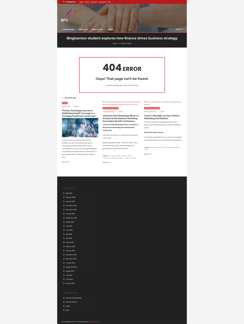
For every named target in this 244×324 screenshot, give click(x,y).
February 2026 (70, 197)
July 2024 (69, 275)
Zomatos (103, 2)
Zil (110, 2)
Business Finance (71, 302)
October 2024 (70, 263)
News (67, 310)
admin (76, 106)
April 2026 (69, 193)
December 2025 (71, 206)
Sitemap (110, 29)
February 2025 (70, 246)
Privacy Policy (97, 29)
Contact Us (82, 29)
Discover (65, 162)
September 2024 (71, 267)
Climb (163, 147)
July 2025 (69, 226)
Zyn (82, 2)
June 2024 (69, 279)
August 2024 (70, 271)
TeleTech (133, 158)
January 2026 (70, 201)
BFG (64, 20)
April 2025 (69, 238)
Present (126, 158)
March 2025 (70, 242)
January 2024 (70, 283)
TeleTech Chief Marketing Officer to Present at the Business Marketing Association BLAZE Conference (121, 118)
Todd (146, 149)
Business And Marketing (111, 108)
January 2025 (70, 251)
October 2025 (70, 214)
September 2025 (71, 218)
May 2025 (69, 234)
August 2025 (70, 222)
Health (65, 103)
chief (129, 156)
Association (111, 156)
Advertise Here (68, 29)
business (124, 156)
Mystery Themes (94, 322)
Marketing (115, 158)
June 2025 (69, 230)
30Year (152, 147)
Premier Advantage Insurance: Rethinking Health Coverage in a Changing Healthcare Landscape (79, 113)
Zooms (94, 2)
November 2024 (71, 259)
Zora (87, 2)
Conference (106, 158)
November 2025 (71, 210)
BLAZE (118, 156)
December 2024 (71, 255)
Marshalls (177, 147)
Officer (121, 158)
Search (178, 29)
